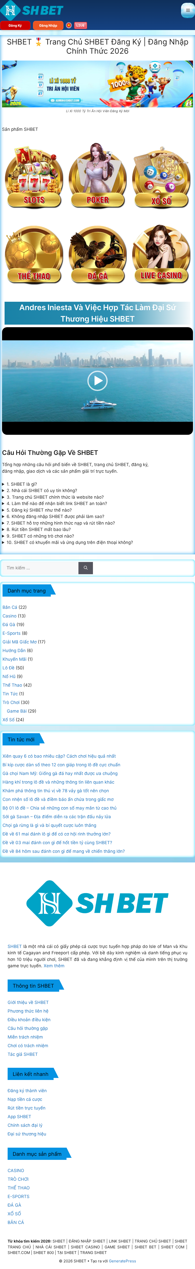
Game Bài (17, 711)
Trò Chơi (11, 702)
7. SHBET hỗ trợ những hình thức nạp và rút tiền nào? (61, 523)
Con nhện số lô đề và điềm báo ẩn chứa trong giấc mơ (58, 799)
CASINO (16, 1170)
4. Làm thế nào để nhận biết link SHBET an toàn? (57, 503)
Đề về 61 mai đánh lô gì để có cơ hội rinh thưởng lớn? (57, 834)
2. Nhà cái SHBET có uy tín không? (42, 490)
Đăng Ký (15, 25)
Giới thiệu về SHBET (28, 1002)
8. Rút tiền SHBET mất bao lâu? (39, 529)
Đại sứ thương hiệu (27, 1133)
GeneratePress (122, 1261)
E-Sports (12, 633)
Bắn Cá (10, 607)
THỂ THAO (19, 1187)
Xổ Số (8, 719)
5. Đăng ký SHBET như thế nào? (39, 510)
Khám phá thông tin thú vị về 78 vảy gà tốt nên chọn (56, 790)
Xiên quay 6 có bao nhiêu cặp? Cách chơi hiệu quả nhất (59, 756)
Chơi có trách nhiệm (28, 1045)
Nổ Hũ (9, 676)
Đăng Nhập (48, 25)
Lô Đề (8, 667)
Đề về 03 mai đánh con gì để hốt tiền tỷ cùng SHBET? (57, 842)
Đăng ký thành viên (27, 1090)
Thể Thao (12, 685)
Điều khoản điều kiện (29, 1019)
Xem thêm (54, 965)
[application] (97, 381)
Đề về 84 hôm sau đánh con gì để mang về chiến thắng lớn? (64, 851)
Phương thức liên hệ (28, 1011)
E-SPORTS (18, 1196)
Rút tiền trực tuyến (26, 1108)
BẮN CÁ (16, 1222)
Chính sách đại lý (25, 1125)
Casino (10, 615)
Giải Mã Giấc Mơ (20, 641)
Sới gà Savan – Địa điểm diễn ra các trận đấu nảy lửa (57, 816)
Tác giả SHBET (23, 1054)
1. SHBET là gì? (22, 484)
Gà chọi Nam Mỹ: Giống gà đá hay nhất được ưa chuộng (60, 773)
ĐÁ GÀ (14, 1205)
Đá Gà (9, 624)
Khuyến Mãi (14, 659)
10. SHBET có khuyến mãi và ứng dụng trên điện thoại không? (70, 542)
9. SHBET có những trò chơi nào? (40, 536)
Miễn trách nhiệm (25, 1037)
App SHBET (19, 1116)
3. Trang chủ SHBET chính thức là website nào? (55, 497)
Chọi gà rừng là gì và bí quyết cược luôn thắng (49, 825)
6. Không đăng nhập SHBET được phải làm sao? (55, 516)
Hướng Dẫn (14, 650)
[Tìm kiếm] (85, 568)
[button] (97, 381)
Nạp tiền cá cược (25, 1099)
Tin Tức (10, 693)
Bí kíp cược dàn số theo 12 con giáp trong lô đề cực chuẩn (61, 764)
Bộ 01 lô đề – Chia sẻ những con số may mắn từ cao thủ (60, 808)
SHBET (15, 946)
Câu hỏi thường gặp (28, 1028)
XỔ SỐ (14, 1213)
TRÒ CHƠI (18, 1179)
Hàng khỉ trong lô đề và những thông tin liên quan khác (58, 782)
